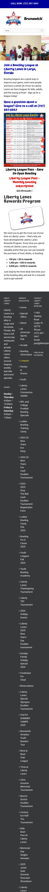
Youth (23, 379)
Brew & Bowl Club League (24, 755)
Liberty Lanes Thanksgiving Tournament (24, 586)
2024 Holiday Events (24, 614)
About (23, 323)
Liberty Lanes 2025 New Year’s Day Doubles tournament (24, 635)
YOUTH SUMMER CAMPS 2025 (24, 720)
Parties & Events (23, 370)
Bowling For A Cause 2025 (24, 541)
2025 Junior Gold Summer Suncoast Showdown (24, 873)
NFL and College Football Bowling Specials (24, 408)
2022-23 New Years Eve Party (24, 444)
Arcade (24, 345)
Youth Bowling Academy (24, 572)
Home (23, 307)
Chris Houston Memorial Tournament (24, 784)
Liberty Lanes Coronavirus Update (24, 390)
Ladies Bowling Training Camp (24, 426)
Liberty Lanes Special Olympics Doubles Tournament (24, 700)
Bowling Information (24, 353)
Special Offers (24, 315)
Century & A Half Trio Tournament (24, 817)
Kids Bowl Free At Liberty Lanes (24, 835)
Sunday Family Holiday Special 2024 (24, 660)
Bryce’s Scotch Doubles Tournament (24, 801)
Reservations (24, 685)
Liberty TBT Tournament (24, 601)
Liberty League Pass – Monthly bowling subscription (24, 182)
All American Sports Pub (24, 334)
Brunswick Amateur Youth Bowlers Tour (24, 738)
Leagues (24, 360)
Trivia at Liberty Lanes (24, 770)
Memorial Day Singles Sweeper (24, 853)
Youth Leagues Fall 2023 (24, 557)
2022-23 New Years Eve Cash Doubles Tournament (24, 467)
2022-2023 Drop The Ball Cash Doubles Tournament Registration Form (24, 497)
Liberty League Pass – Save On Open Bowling (24, 171)
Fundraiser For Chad (24, 676)
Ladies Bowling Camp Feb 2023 (24, 523)
